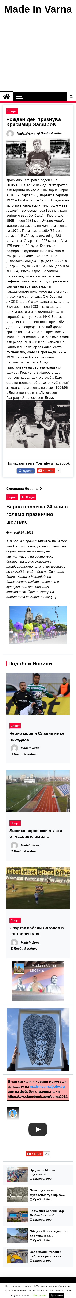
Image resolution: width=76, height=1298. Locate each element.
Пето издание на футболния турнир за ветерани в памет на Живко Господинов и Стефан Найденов (46, 1193)
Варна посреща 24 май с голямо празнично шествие (37, 514)
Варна (11, 497)
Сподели (26, 471)
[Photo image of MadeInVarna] (13, 1113)
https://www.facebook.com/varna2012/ (38, 1096)
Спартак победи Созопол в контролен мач (37, 931)
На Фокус (28, 497)
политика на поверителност (46, 1290)
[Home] (6, 96)
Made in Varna (43, 965)
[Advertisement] (38, 54)
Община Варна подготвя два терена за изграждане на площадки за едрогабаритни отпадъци (48, 1234)
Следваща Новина (22, 488)
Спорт (11, 111)
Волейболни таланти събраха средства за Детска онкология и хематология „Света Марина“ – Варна (45, 1254)
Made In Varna (38, 9)
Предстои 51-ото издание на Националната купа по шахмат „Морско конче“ (47, 1172)
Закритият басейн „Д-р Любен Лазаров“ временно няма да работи (47, 1213)
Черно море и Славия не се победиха (37, 736)
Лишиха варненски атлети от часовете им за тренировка (36, 834)
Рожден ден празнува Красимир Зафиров (33, 121)
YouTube (43, 463)
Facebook (62, 463)
